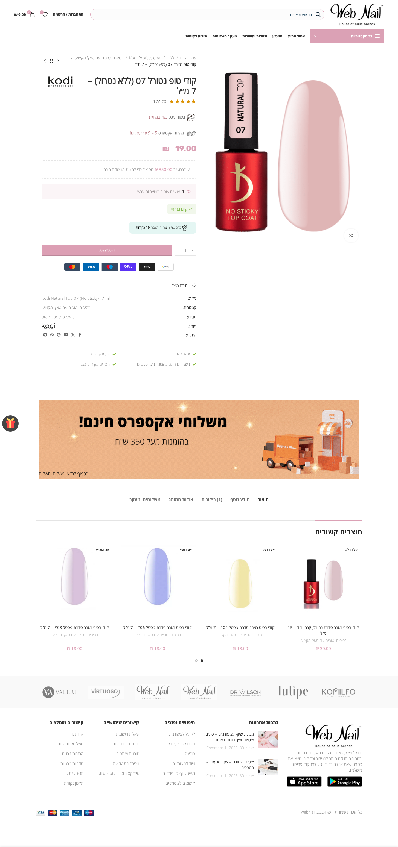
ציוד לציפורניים (183, 763)
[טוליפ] (292, 692)
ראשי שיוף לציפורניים (178, 773)
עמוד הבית (188, 57)
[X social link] (73, 335)
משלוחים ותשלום (70, 743)
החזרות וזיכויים (72, 753)
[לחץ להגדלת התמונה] (351, 235)
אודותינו (77, 734)
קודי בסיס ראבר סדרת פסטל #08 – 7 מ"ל (74, 627)
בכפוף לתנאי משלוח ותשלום (63, 473)
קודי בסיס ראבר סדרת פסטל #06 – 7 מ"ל (157, 627)
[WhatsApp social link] (52, 335)
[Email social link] (65, 335)
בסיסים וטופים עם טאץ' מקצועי (99, 57)
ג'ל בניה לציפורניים (180, 743)
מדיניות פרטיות (71, 763)
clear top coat (61, 316)
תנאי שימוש (74, 773)
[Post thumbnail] (268, 741)
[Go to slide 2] (196, 660)
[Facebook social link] (80, 335)
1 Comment (216, 747)
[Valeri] (59, 692)
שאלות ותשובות (127, 734)
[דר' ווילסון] (245, 692)
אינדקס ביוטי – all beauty (118, 773)
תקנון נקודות (73, 783)
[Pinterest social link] (58, 335)
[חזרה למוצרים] (51, 61)
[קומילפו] (338, 692)
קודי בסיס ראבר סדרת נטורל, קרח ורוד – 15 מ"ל (323, 630)
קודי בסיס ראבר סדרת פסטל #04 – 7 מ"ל (240, 627)
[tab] (263, 497)
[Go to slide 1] (202, 660)
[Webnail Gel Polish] (199, 692)
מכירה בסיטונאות (126, 763)
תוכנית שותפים (127, 753)
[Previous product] (58, 61)
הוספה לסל (107, 250)
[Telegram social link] (45, 335)
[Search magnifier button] (319, 14)
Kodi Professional (145, 57)
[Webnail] (152, 692)
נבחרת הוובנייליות (125, 743)
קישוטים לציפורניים (180, 783)
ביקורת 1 (159, 101)
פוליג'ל (190, 753)
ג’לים (170, 57)
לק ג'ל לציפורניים (181, 734)
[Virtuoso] (106, 692)
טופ (44, 316)
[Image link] (332, 735)
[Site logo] (355, 13)
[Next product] (45, 61)
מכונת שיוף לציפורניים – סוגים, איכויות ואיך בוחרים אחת (229, 736)
